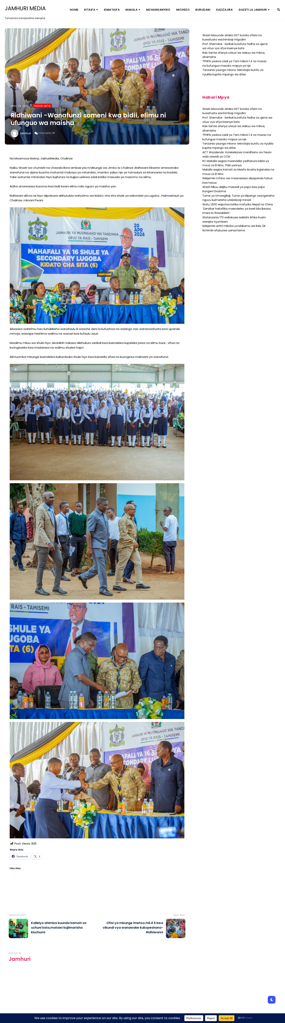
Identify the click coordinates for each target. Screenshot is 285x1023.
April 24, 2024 (20, 106)
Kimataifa (112, 10)
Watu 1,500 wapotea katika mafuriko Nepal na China (237, 204)
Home (74, 10)
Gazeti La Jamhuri (252, 10)
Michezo (183, 10)
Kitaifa (89, 10)
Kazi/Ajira (224, 10)
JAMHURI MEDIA (25, 8)
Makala (131, 10)
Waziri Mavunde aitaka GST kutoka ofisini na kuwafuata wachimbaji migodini (232, 37)
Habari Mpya (42, 106)
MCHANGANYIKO (158, 10)
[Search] (278, 9)
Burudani (202, 10)
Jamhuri (25, 133)
